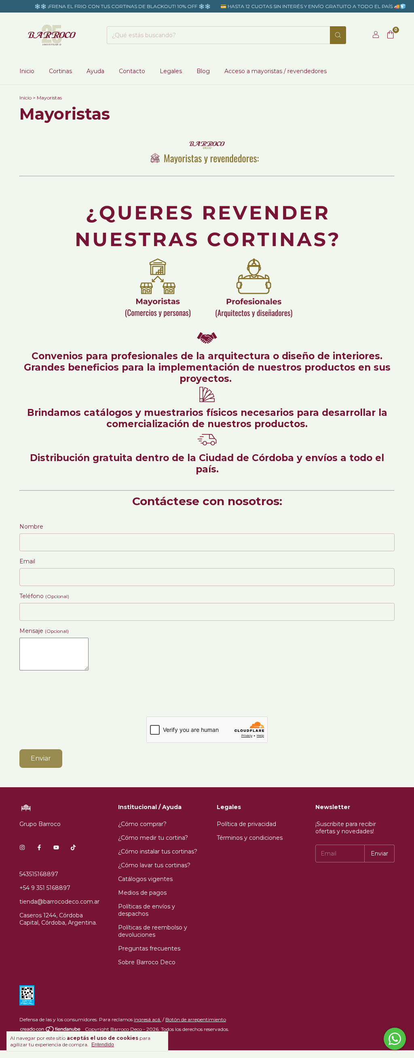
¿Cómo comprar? (142, 824)
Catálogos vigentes (145, 879)
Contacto (132, 71)
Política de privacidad (246, 824)
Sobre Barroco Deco (146, 962)
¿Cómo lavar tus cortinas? (154, 865)
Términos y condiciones (250, 837)
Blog (203, 71)
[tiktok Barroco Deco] (73, 847)
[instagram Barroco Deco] (22, 847)
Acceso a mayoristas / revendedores (275, 71)
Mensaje (44, 630)
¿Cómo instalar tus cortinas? (157, 851)
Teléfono (44, 596)
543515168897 (38, 874)
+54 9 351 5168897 (44, 888)
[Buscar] (338, 35)
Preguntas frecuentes (149, 948)
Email (27, 561)
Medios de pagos (142, 892)
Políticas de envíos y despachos (146, 910)
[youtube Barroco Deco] (56, 847)
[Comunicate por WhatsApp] (395, 1039)
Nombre (31, 526)
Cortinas (60, 71)
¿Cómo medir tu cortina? (153, 837)
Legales (171, 71)
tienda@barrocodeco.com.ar (59, 901)
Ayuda (95, 71)
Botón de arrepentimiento (195, 1019)
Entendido (102, 1044)
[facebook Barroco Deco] (39, 847)
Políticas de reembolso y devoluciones (152, 931)
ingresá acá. (147, 1019)
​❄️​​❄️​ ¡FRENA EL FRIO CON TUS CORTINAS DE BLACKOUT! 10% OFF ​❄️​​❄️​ (115, 6)
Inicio (26, 71)
